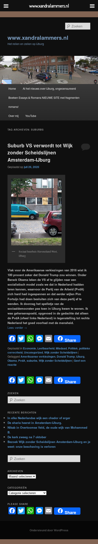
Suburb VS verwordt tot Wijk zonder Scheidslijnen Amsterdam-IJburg (40, 152)
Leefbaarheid (45, 348)
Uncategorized (33, 352)
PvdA (21, 361)
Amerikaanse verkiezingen (38, 356)
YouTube (30, 116)
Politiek (73, 348)
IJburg (80, 356)
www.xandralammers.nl (38, 37)
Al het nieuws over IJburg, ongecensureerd (49, 88)
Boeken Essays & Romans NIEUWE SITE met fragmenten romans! (44, 102)
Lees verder (17, 327)
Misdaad (61, 348)
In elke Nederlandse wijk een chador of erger (39, 418)
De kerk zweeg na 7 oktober (27, 437)
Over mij (13, 116)
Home (12, 88)
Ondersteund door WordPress (49, 530)
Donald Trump (66, 356)
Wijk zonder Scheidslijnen (60, 352)
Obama (12, 361)
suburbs (32, 361)
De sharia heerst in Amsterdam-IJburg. (35, 422)
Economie (29, 348)
